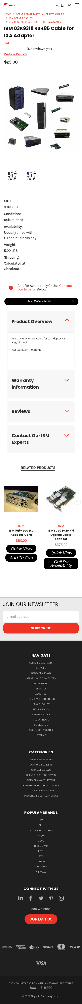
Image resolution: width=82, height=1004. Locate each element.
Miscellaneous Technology (41, 795)
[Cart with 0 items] (69, 5)
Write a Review (15, 54)
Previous (4, 501)
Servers (41, 668)
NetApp (41, 861)
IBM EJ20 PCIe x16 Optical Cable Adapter (61, 535)
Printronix (41, 866)
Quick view (21, 548)
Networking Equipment (41, 780)
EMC (41, 856)
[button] (41, 919)
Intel (41, 851)
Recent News (41, 719)
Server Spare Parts (41, 662)
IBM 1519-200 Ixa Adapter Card (21, 533)
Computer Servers (41, 764)
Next (77, 501)
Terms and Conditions (41, 699)
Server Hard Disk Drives (41, 678)
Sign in (33, 730)
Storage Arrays (41, 673)
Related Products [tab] (38, 467)
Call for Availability (61, 563)
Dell (41, 825)
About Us (41, 693)
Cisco (41, 840)
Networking (41, 683)
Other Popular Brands (41, 790)
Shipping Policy (41, 714)
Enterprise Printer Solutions (41, 785)
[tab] (41, 321)
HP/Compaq (41, 846)
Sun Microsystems (41, 830)
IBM (41, 820)
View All (41, 871)
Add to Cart (21, 557)
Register (47, 730)
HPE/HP (41, 835)
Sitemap (41, 735)
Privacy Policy (41, 704)
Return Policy (41, 709)
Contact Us (41, 724)
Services (41, 688)
